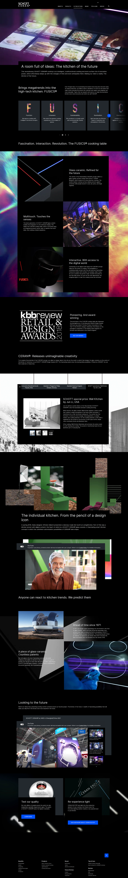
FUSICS (66, 872)
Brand (87, 6)
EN (98, 2)
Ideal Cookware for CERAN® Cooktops (96, 865)
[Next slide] (68, 135)
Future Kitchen (78, 6)
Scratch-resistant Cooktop (47, 865)
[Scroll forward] (96, 766)
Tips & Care (94, 6)
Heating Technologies (23, 868)
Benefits (60, 6)
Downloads (90, 873)
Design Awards (68, 873)
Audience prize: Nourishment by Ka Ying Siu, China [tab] (29, 386)
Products (68, 6)
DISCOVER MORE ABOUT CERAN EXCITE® (83, 822)
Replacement (91, 870)
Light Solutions (45, 866)
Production (20, 871)
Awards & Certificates (69, 866)
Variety (19, 870)
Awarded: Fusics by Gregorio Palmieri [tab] (74, 386)
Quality (19, 865)
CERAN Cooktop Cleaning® (94, 863)
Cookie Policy (83, 547)
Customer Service (92, 875)
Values (66, 865)
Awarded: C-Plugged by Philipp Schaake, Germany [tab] (51, 386)
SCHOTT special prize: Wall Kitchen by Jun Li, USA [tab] (97, 386)
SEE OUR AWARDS (78, 335)
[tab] (62, 135)
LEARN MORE (28, 816)
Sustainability (21, 863)
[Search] (109, 6)
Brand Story (67, 863)
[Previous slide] (59, 135)
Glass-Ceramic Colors (46, 863)
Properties (20, 866)
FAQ (89, 872)
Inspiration (67, 875)
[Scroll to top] (106, 855)
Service (102, 6)
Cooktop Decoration (46, 868)
